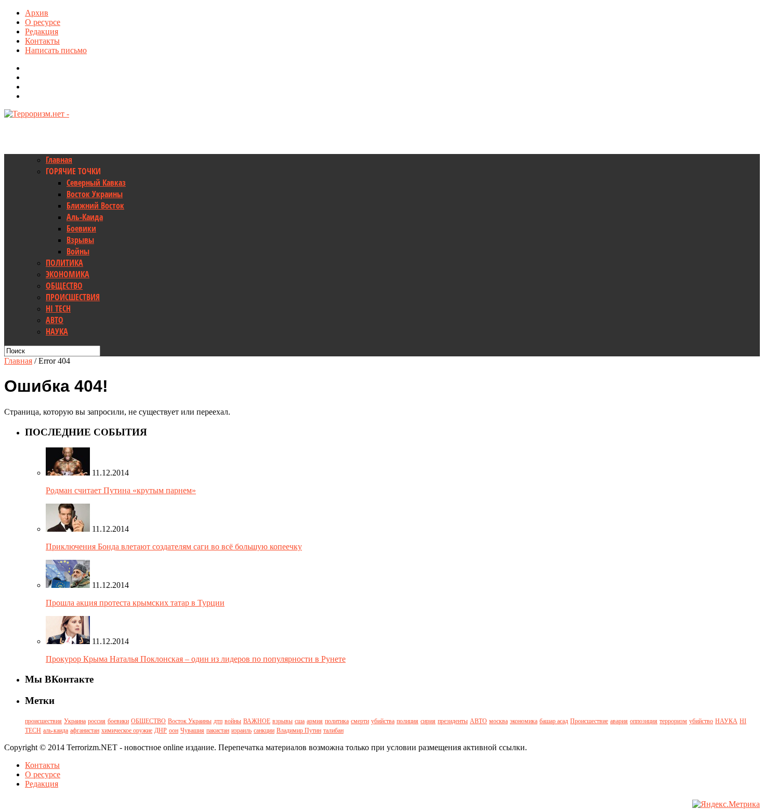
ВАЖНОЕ (256, 721)
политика (337, 721)
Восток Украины (95, 194)
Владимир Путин (298, 730)
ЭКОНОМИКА (67, 274)
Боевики (81, 228)
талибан (333, 730)
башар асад (553, 721)
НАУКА (57, 331)
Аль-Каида (85, 217)
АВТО (54, 320)
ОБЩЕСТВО (64, 285)
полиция (407, 721)
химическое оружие (126, 730)
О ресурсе (42, 22)
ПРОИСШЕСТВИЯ (73, 297)
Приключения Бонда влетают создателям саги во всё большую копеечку (174, 546)
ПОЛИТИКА (64, 262)
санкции (264, 730)
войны (233, 721)
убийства (382, 721)
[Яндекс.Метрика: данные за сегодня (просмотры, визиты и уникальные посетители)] (726, 804)
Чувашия (192, 730)
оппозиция (643, 721)
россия (97, 721)
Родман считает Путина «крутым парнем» (121, 490)
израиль (241, 730)
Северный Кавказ (96, 182)
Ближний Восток (95, 205)
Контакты (42, 40)
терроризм (673, 721)
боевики (118, 721)
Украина (75, 721)
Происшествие (589, 721)
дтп (218, 721)
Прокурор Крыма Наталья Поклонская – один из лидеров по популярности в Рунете (196, 658)
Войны (78, 251)
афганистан (84, 730)
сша (300, 721)
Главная (59, 159)
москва (498, 721)
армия (315, 721)
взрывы (282, 721)
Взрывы (80, 240)
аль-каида (55, 730)
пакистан (217, 730)
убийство (701, 721)
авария (619, 721)
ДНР (160, 730)
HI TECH (58, 308)
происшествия (43, 721)
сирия (428, 721)
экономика (523, 721)
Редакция (41, 31)
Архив (36, 12)
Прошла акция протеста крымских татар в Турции (135, 602)
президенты (453, 721)
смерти (360, 721)
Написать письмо (56, 50)
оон (173, 730)
